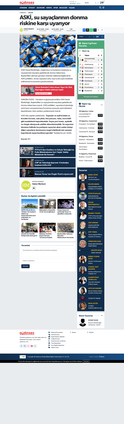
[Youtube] (31, 346)
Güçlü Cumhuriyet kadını (94, 262)
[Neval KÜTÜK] (83, 305)
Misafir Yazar (96, 250)
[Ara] (100, 8)
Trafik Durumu (55, 339)
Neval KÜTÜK (93, 303)
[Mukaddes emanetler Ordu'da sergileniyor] (47, 204)
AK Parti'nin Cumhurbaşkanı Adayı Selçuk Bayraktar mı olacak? (93, 179)
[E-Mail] (33, 188)
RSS (23, 356)
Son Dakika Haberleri (57, 345)
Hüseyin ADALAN (94, 193)
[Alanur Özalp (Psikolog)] (83, 280)
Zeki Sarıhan (93, 222)
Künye (74, 332)
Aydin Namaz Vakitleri (58, 336)
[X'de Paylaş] (87, 30)
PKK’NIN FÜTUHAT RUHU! (94, 208)
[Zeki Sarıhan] (83, 225)
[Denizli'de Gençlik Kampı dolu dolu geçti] (29, 227)
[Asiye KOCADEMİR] (83, 291)
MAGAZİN (63, 8)
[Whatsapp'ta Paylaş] (91, 30)
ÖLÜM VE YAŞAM (94, 298)
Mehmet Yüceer (94, 213)
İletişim (91, 332)
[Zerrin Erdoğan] (83, 244)
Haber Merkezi (39, 184)
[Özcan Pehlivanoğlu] (83, 205)
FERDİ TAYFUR (96, 253)
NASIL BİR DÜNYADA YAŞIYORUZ (95, 245)
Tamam (86, 361)
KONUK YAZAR (93, 320)
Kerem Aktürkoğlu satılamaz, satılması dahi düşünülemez (95, 324)
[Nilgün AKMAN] (83, 186)
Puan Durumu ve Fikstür (58, 341)
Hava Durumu (55, 334)
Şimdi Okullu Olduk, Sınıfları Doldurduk (95, 292)
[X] (24, 346)
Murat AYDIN (93, 175)
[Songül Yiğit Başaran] (83, 270)
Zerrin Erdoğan (94, 241)
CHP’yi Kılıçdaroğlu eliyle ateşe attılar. (95, 217)
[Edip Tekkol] (83, 234)
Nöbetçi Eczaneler (57, 332)
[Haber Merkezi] (26, 185)
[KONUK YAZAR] (83, 322)
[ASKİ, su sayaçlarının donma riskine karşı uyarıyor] (48, 51)
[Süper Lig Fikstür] (102, 105)
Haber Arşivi (55, 347)
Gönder (25, 266)
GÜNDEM (23, 8)
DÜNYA (49, 8)
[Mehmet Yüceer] (83, 215)
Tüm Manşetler (56, 343)
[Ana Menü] (103, 8)
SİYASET (32, 8)
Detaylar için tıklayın (91, 97)
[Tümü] (102, 170)
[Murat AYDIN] (83, 177)
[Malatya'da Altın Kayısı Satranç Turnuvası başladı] (47, 227)
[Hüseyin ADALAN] (83, 196)
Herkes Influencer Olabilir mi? (94, 273)
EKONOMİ (41, 8)
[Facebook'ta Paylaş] (84, 30)
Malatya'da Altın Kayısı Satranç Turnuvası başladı (45, 235)
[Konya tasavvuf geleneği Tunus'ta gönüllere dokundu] (65, 204)
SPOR (55, 8)
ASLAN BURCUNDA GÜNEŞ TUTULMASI (95, 188)
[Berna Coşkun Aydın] (83, 259)
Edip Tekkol (92, 232)
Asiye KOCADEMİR (94, 288)
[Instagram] (28, 346)
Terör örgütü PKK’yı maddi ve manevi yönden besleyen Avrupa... (95, 236)
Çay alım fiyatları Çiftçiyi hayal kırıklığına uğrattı (94, 283)
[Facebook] (21, 346)
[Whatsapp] (35, 346)
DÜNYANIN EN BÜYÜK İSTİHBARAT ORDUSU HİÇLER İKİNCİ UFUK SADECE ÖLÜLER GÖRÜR (95, 197)
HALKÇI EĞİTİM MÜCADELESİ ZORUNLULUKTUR (94, 226)
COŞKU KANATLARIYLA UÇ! (95, 307)
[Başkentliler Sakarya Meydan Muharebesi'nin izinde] (65, 227)
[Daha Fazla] (95, 30)
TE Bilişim (101, 356)
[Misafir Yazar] (84, 250)
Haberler (23, 12)
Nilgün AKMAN (93, 184)
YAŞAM (71, 8)
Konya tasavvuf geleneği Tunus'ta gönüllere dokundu (64, 211)
